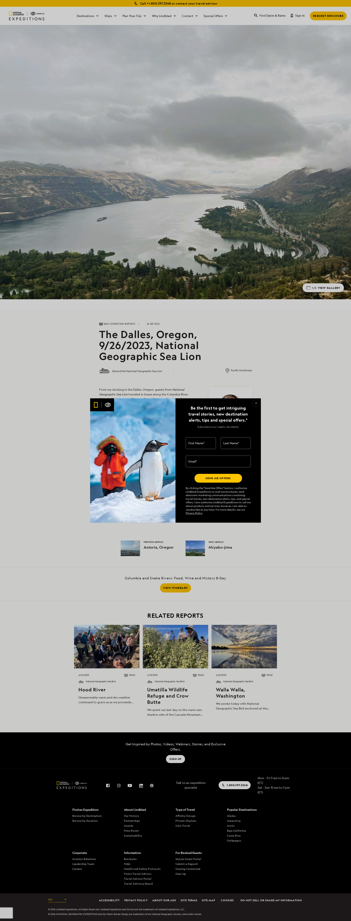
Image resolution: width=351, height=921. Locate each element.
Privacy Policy (194, 513)
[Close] (256, 403)
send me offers (218, 478)
